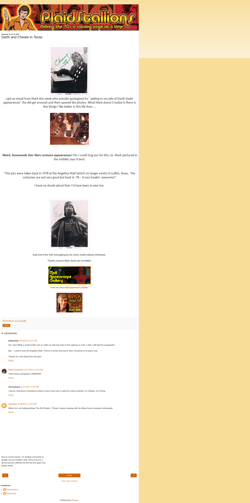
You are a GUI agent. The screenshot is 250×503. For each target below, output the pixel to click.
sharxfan (12, 404)
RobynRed (11, 493)
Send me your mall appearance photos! (69, 287)
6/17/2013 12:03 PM (33, 370)
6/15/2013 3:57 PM (28, 341)
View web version (69, 481)
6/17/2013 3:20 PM (30, 387)
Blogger (74, 500)
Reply (11, 360)
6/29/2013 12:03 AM (27, 404)
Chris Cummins (15, 370)
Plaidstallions (12, 489)
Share (6, 325)
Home (69, 475)
